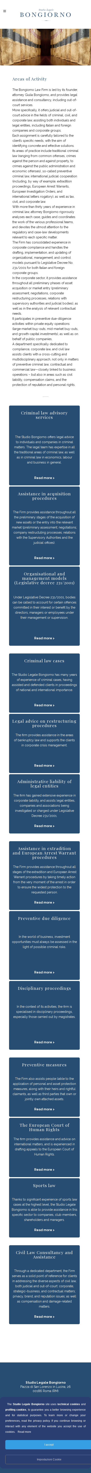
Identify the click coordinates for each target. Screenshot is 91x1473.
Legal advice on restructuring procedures (44, 723)
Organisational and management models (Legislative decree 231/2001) (44, 578)
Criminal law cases (44, 660)
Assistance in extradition (44, 848)
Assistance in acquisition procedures (44, 496)
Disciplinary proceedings (44, 988)
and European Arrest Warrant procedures (44, 855)
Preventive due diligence (44, 918)
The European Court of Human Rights (44, 1127)
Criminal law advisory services (44, 415)
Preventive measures (44, 1064)
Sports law (44, 1185)
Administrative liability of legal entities (44, 783)
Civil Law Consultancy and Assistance (44, 1254)
